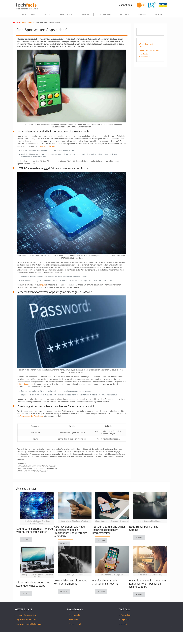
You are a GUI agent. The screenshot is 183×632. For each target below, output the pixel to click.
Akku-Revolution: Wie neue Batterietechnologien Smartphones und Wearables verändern (70, 531)
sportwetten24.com (47, 146)
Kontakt (124, 624)
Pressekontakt (74, 615)
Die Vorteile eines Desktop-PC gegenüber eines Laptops (33, 584)
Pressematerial (75, 624)
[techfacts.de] (26, 6)
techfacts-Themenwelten (26, 615)
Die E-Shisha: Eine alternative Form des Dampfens (70, 582)
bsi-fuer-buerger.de (25, 384)
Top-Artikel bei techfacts (26, 620)
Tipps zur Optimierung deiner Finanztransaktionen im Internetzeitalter (108, 530)
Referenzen (73, 620)
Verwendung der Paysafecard (31, 416)
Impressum (125, 620)
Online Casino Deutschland (149, 50)
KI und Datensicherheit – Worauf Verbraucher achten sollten (35, 530)
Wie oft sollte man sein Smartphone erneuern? (105, 582)
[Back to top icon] (171, 627)
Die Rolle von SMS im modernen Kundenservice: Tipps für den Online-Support (147, 583)
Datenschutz (126, 615)
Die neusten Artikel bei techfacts (29, 624)
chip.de (43, 285)
